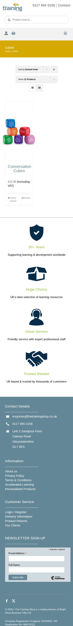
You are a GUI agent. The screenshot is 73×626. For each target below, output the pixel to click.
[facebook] (6, 601)
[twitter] (13, 601)
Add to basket (13, 199)
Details (27, 198)
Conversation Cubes (19, 168)
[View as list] (39, 87)
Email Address (17, 553)
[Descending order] (54, 69)
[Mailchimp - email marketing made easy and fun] (58, 580)
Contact (64, 5)
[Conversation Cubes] (19, 131)
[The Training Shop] (12, 4)
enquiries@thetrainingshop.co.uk (34, 416)
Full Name (14, 564)
